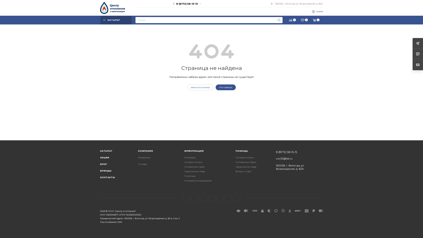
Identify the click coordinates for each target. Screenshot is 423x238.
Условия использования (198, 180)
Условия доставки (194, 166)
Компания (145, 151)
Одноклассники (220, 198)
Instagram (203, 198)
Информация (194, 151)
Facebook (194, 198)
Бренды (106, 170)
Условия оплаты (193, 162)
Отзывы (142, 164)
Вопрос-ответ (244, 171)
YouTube (211, 198)
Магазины (190, 157)
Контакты (107, 177)
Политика (189, 176)
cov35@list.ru (284, 158)
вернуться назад (200, 87)
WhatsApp (236, 198)
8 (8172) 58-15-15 (187, 3)
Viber (228, 198)
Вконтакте (186, 198)
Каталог (106, 151)
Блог (103, 164)
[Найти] (279, 20)
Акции (104, 157)
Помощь (242, 151)
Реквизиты (144, 157)
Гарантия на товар (194, 171)
